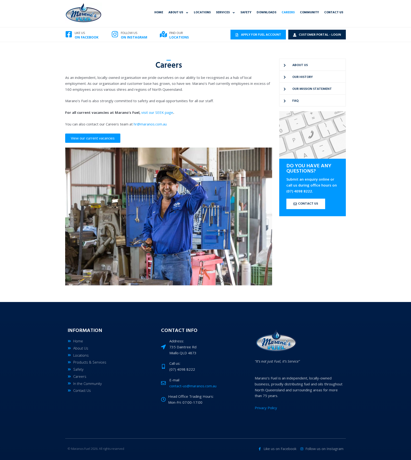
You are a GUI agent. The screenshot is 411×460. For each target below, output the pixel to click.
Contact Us (333, 12)
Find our (176, 33)
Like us (80, 33)
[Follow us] (114, 34)
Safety (245, 12)
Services (223, 12)
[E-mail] (163, 383)
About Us (175, 12)
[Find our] (163, 34)
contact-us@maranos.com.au (192, 385)
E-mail (174, 380)
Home (158, 12)
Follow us (129, 33)
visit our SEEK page (157, 112)
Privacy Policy (266, 407)
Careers (288, 12)
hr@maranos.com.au (150, 124)
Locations (202, 12)
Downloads (266, 12)
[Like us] (68, 34)
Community (309, 12)
